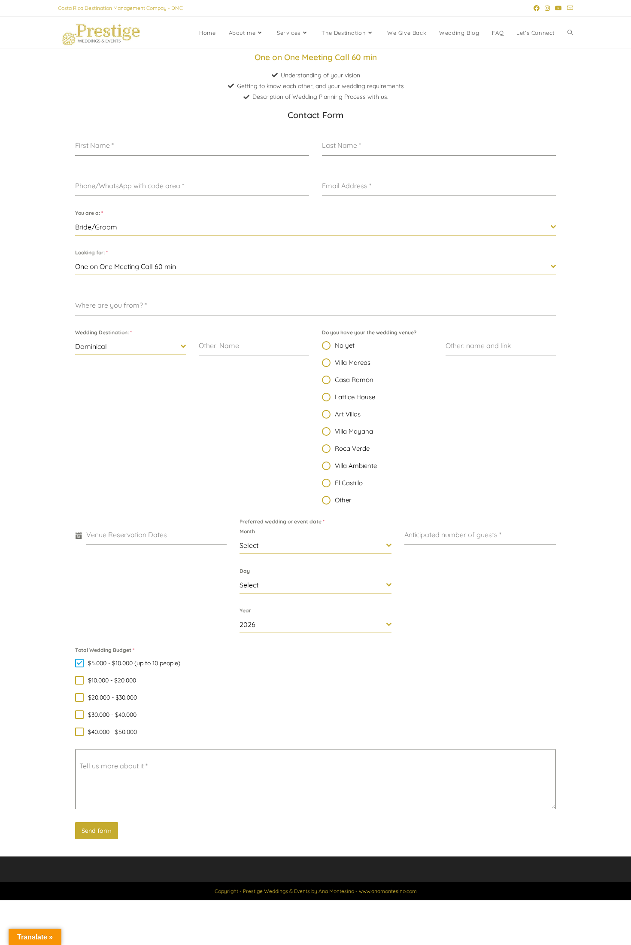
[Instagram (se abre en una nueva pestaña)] (547, 8)
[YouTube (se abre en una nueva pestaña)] (558, 8)
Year (245, 610)
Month (247, 531)
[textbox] (313, 545)
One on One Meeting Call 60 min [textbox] (125, 266)
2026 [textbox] (247, 624)
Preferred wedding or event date (282, 521)
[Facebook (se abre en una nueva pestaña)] (536, 8)
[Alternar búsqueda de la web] (570, 33)
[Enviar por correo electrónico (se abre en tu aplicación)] (568, 8)
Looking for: (91, 252)
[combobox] (315, 227)
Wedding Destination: (103, 332)
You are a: (89, 213)
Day (245, 571)
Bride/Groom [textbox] (96, 227)
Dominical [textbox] (91, 346)
